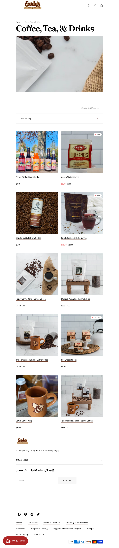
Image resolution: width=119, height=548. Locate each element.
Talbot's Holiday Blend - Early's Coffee (77, 420)
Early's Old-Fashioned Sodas (27, 177)
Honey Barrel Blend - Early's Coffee (31, 298)
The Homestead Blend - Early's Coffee (32, 359)
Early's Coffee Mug (24, 420)
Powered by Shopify (52, 451)
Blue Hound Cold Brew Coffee (28, 238)
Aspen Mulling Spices (70, 177)
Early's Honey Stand (33, 451)
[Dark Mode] (89, 5)
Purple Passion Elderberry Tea (73, 238)
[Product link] (37, 158)
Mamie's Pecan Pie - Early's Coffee (75, 298)
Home (18, 22)
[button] (17, 5)
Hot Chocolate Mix (68, 359)
